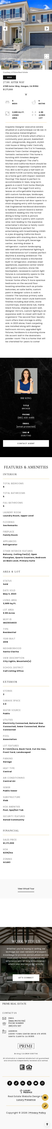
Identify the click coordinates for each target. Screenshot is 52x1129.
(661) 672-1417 (14, 1026)
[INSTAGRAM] (42, 1083)
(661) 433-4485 (26, 417)
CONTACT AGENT (26, 443)
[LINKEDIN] (22, 1083)
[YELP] (29, 1083)
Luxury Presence (26, 1099)
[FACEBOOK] (9, 1083)
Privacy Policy (37, 1112)
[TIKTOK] (16, 1083)
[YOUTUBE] (35, 1083)
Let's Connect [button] (26, 978)
